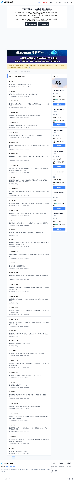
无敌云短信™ (8, 479)
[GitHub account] (69, 479)
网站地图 (61, 466)
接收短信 (59, 104)
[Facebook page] (61, 479)
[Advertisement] (37, 39)
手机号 (16, 71)
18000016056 (59, 109)
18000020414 (59, 214)
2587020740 (58, 90)
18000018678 (59, 151)
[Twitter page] (67, 479)
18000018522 (59, 130)
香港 (55, 2)
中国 (60, 2)
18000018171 (59, 172)
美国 (51, 2)
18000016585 (59, 193)
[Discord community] (64, 479)
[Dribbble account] (72, 479)
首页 (39, 2)
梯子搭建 (45, 2)
